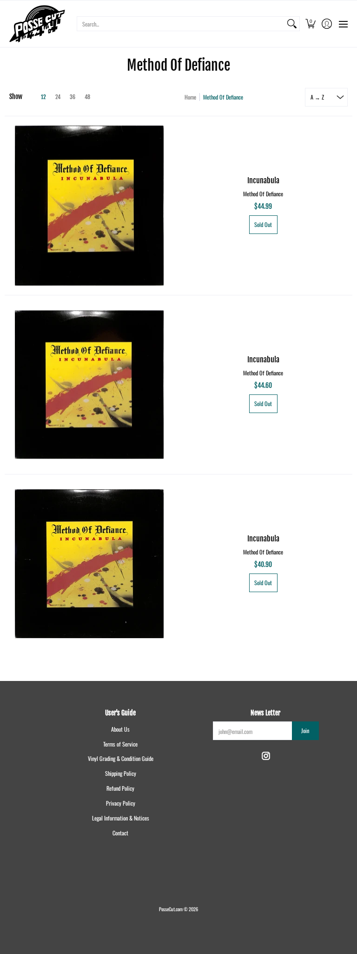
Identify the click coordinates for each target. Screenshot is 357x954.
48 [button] (87, 96)
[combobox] (180, 24)
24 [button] (57, 96)
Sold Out (263, 224)
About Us (120, 729)
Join (305, 730)
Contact (120, 832)
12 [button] (43, 96)
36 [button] (72, 96)
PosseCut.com (171, 909)
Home (190, 97)
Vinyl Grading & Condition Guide (120, 758)
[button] (310, 23)
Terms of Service (120, 744)
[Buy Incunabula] (89, 206)
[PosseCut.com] (37, 23)
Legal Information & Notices (120, 818)
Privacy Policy (120, 803)
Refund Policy (120, 788)
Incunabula (263, 180)
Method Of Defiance (263, 193)
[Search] (291, 24)
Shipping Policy (120, 773)
